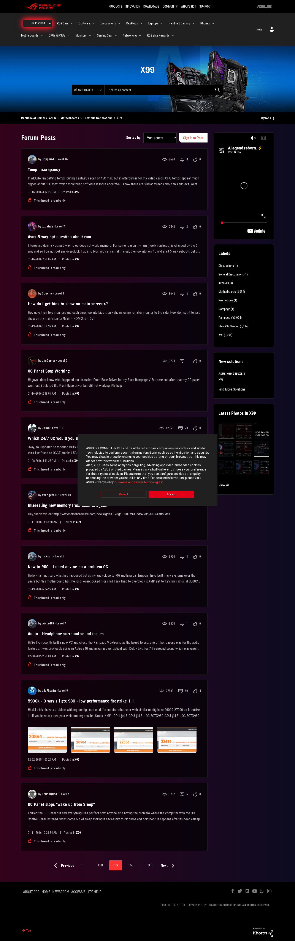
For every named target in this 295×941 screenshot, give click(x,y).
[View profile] (32, 159)
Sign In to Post (193, 138)
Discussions (226, 265)
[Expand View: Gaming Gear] (116, 35)
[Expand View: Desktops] (141, 23)
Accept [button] (172, 494)
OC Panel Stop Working (49, 371)
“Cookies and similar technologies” (139, 482)
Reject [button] (123, 494)
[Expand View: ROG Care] (72, 23)
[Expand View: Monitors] (90, 35)
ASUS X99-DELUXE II (232, 374)
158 (100, 865)
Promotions (226, 300)
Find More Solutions (232, 389)
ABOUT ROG (31, 892)
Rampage (224, 309)
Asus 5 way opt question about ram (59, 236)
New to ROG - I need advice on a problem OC (68, 566)
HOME (46, 892)
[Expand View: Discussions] (119, 23)
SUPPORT (205, 6)
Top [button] (28, 930)
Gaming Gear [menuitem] (105, 35)
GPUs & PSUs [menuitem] (57, 35)
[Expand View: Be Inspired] (50, 23)
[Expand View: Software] (93, 23)
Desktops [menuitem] (132, 23)
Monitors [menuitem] (81, 35)
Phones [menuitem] (205, 23)
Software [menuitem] (84, 23)
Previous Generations (98, 118)
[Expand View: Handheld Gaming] (193, 23)
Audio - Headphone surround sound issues (66, 633)
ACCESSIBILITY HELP (86, 892)
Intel (221, 283)
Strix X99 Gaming (229, 326)
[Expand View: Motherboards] (42, 35)
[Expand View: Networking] (140, 35)
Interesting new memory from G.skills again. (68, 505)
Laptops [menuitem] (153, 23)
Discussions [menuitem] (108, 23)
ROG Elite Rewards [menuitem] (158, 35)
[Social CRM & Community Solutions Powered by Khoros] (263, 932)
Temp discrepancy (44, 169)
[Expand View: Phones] (213, 23)
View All (224, 485)
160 (130, 865)
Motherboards (69, 118)
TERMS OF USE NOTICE (172, 905)
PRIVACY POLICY (197, 905)
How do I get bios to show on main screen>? (68, 303)
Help (259, 29)
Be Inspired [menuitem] (38, 23)
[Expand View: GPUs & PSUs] (68, 35)
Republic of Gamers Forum (38, 118)
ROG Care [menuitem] (62, 23)
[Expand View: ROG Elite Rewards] (173, 35)
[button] (226, 431)
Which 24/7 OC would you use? (56, 438)
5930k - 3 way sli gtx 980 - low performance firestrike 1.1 (81, 701)
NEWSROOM (60, 892)
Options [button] (266, 118)
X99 (76, 192)
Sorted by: (133, 138)
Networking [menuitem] (130, 35)
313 (150, 865)
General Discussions (231, 274)
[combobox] (163, 90)
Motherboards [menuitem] (29, 35)
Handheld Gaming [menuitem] (179, 23)
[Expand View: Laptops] (161, 23)
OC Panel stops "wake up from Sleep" (61, 804)
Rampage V (226, 317)
